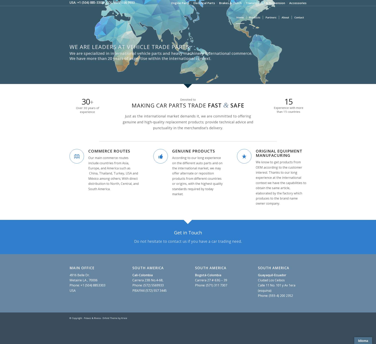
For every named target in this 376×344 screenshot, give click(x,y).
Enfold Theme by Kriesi (115, 318)
